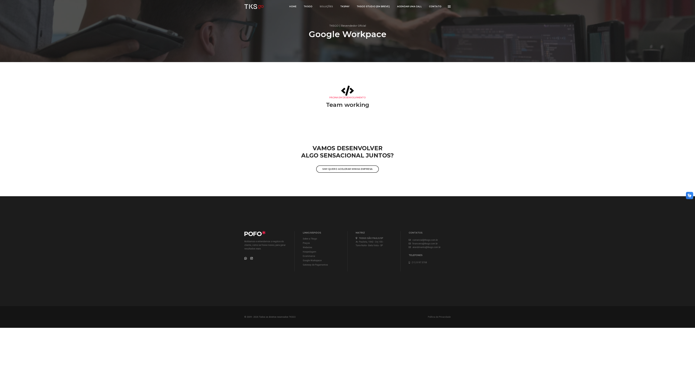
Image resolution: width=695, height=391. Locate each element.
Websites (307, 247)
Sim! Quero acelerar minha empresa (347, 169)
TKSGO (292, 317)
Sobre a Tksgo (310, 238)
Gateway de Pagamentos (315, 265)
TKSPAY (344, 6)
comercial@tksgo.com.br (424, 240)
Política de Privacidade (439, 317)
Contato (435, 6)
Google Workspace (312, 260)
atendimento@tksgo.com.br (426, 247)
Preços (306, 243)
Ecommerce (309, 256)
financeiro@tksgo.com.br (424, 243)
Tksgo (308, 6)
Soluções (326, 6)
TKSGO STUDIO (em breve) (373, 6)
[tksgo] (254, 6)
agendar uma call (409, 6)
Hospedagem (309, 252)
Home (293, 6)
